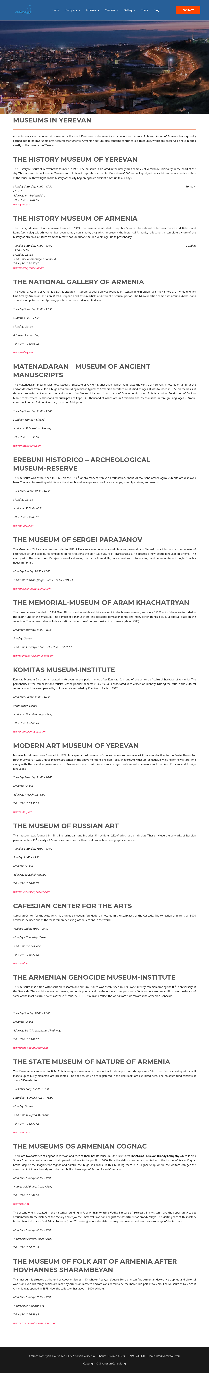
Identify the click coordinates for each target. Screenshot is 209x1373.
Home (56, 10)
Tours (144, 10)
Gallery (128, 10)
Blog (156, 10)
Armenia (91, 10)
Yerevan (110, 10)
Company (71, 10)
